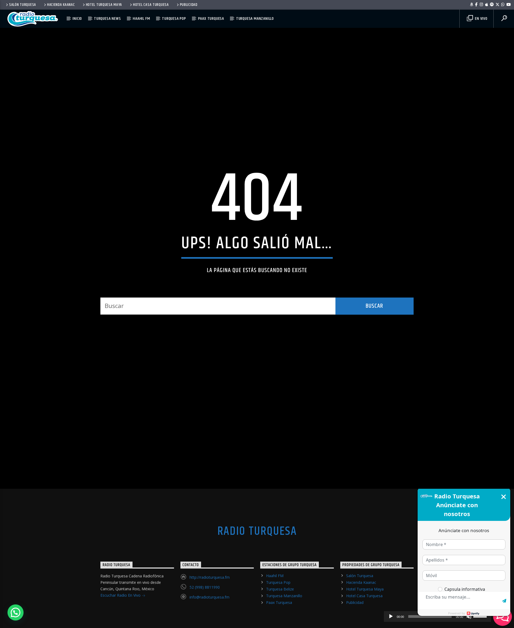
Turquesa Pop (174, 18)
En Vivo (480, 18)
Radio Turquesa (257, 550)
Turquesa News (107, 18)
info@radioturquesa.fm (209, 616)
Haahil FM (141, 18)
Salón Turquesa (22, 5)
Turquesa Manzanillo (255, 18)
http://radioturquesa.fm (210, 596)
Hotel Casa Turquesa (151, 5)
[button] (15, 612)
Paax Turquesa (211, 18)
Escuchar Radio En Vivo (121, 614)
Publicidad (189, 5)
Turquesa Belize (280, 608)
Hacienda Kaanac (61, 5)
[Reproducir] (391, 616)
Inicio (77, 18)
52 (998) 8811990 (205, 606)
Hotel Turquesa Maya (104, 5)
